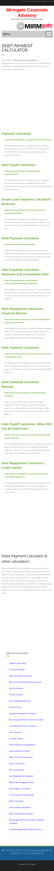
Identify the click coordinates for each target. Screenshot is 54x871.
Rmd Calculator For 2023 (19, 751)
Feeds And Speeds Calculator (21, 813)
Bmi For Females (16, 688)
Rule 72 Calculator (16, 770)
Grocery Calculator (17, 669)
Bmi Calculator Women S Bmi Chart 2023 (26, 719)
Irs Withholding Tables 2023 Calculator (25, 829)
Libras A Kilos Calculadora (20, 807)
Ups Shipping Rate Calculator (21, 776)
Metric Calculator (16, 801)
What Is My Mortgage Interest (21, 782)
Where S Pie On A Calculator (21, 757)
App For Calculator (17, 763)
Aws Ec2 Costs (15, 707)
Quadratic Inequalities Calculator (22, 713)
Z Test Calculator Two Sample (21, 795)
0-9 (3, 850)
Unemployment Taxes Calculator (22, 726)
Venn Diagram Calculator (19, 788)
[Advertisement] (27, 101)
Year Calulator (15, 732)
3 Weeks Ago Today (17, 663)
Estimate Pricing (16, 738)
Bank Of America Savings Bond (22, 744)
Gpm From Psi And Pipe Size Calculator (25, 682)
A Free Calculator (16, 694)
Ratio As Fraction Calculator (20, 676)
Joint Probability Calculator (20, 701)
